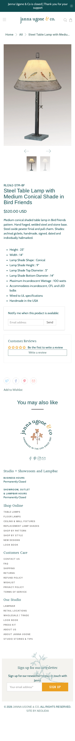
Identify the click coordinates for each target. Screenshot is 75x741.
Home (9, 34)
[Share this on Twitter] (7, 381)
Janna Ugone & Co (26, 706)
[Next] (48, 151)
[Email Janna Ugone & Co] (43, 459)
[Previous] (26, 151)
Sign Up (55, 687)
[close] (71, 6)
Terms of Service (15, 592)
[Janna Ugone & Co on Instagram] (39, 459)
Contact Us (11, 559)
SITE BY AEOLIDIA (37, 710)
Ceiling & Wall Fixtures (19, 521)
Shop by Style (13, 535)
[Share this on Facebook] (16, 381)
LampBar (9, 606)
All (21, 34)
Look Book (10, 545)
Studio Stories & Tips (18, 639)
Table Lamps (11, 512)
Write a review (37, 352)
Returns (9, 573)
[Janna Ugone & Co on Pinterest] (35, 459)
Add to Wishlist (13, 390)
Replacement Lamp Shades (21, 526)
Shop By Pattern (14, 530)
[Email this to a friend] (33, 381)
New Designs (11, 540)
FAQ (5, 563)
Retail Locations (15, 610)
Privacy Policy (13, 587)
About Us (9, 629)
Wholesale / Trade (16, 615)
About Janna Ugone (17, 634)
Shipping (9, 568)
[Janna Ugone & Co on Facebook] (30, 459)
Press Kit (9, 625)
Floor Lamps (12, 516)
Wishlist (9, 582)
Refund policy (13, 577)
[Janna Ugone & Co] (37, 20)
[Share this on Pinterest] (24, 381)
